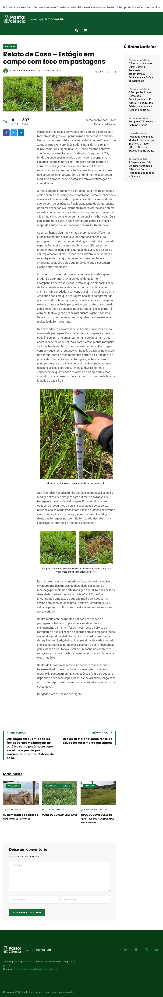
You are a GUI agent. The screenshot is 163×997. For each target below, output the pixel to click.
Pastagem (51, 785)
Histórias (10, 46)
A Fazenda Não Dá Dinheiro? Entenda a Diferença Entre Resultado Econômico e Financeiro (141, 169)
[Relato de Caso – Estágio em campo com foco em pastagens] (43, 93)
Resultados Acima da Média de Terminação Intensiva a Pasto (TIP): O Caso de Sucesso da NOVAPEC (141, 143)
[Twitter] (14, 132)
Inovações (13, 785)
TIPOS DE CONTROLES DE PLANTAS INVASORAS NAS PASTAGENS (97, 818)
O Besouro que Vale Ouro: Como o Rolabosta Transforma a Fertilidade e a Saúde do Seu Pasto (141, 72)
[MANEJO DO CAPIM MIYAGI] (59, 793)
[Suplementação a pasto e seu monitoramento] (21, 793)
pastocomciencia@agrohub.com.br (35, 969)
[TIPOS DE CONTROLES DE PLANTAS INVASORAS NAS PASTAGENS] (98, 793)
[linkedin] (21, 132)
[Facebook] (6, 132)
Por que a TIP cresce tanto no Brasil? (141, 123)
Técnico (65, 785)
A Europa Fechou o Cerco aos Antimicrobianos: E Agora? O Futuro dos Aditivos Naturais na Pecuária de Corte (141, 101)
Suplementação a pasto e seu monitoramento (20, 816)
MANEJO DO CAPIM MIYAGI (59, 815)
